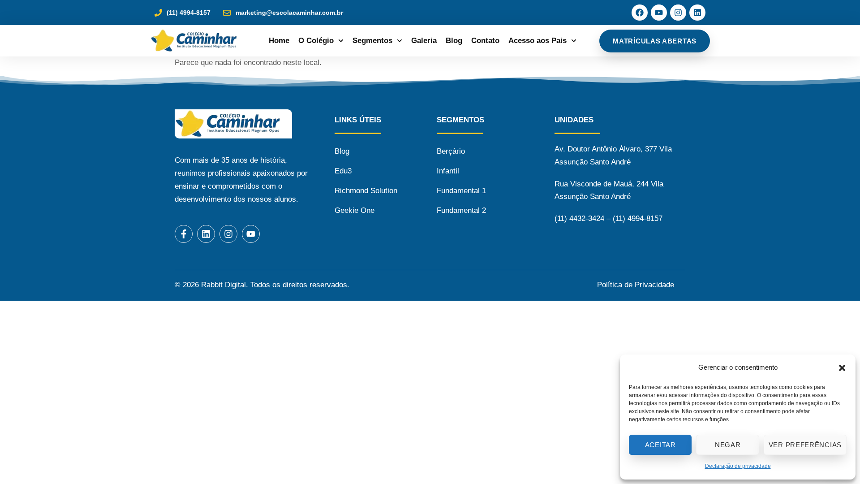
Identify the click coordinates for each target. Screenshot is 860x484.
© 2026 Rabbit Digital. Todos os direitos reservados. (262, 285)
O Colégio (316, 40)
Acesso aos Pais (537, 40)
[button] (842, 367)
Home (279, 40)
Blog (454, 40)
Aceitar (660, 445)
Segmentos (372, 40)
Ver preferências (805, 445)
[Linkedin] (697, 12)
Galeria (424, 40)
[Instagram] (678, 12)
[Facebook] (640, 12)
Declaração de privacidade (738, 466)
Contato (485, 40)
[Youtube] (659, 12)
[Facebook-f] (184, 234)
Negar (728, 445)
